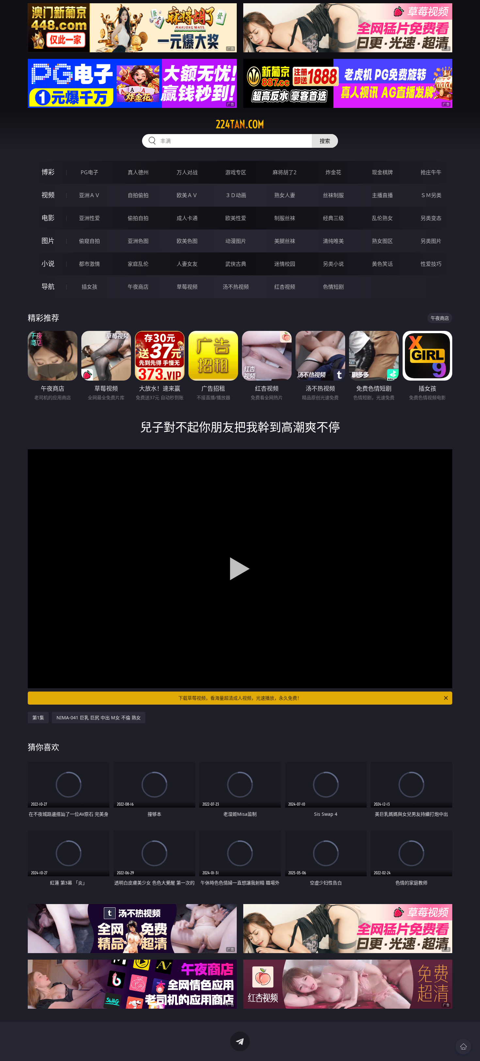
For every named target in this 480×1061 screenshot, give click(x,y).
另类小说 (333, 263)
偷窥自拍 (89, 241)
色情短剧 (333, 286)
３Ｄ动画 (235, 195)
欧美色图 (187, 241)
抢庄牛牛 (431, 172)
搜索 (325, 141)
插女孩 (89, 286)
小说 (48, 263)
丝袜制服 (333, 195)
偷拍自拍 (138, 218)
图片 (48, 240)
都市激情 (89, 263)
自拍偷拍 (138, 195)
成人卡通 (187, 218)
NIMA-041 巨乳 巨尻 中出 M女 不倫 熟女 (98, 717)
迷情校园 (284, 263)
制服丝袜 (284, 218)
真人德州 (138, 172)
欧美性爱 (235, 218)
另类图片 (431, 241)
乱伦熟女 (382, 218)
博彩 (48, 172)
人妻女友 (187, 263)
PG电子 (89, 172)
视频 (48, 195)
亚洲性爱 (89, 218)
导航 (48, 286)
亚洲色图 (138, 241)
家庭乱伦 (138, 263)
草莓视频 (187, 286)
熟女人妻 (284, 195)
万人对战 (187, 172)
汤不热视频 (236, 286)
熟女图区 (382, 241)
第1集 (38, 717)
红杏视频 (284, 286)
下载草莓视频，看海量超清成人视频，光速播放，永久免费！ (240, 698)
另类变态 (431, 218)
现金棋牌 (382, 172)
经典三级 (333, 218)
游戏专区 (235, 172)
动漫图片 (235, 241)
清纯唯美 (333, 241)
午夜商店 (138, 286)
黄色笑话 (382, 263)
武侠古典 (235, 263)
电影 (48, 218)
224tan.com (240, 124)
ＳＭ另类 (431, 195)
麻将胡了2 (284, 172)
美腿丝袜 (284, 241)
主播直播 (382, 195)
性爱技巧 (431, 263)
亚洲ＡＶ (89, 195)
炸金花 (333, 172)
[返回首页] (463, 1046)
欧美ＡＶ (187, 195)
